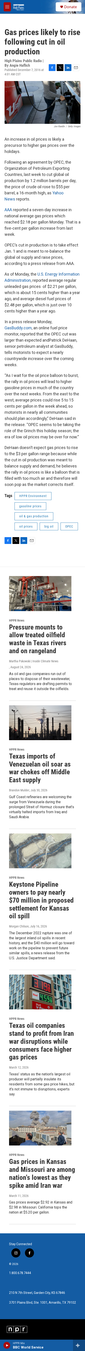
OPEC (69, 526)
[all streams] (79, 1345)
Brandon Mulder (19, 790)
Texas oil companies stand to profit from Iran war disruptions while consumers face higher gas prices (41, 1041)
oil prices (26, 526)
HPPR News (16, 620)
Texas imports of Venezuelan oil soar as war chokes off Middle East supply (40, 768)
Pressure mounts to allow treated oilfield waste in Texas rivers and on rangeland (37, 639)
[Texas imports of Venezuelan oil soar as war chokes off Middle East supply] (40, 722)
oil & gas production (34, 516)
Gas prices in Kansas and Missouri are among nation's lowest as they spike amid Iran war (42, 1173)
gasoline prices (30, 506)
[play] (7, 1345)
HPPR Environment (33, 496)
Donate (70, 7)
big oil (48, 526)
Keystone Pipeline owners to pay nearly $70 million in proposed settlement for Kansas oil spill (41, 900)
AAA (9, 209)
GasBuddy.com (18, 327)
